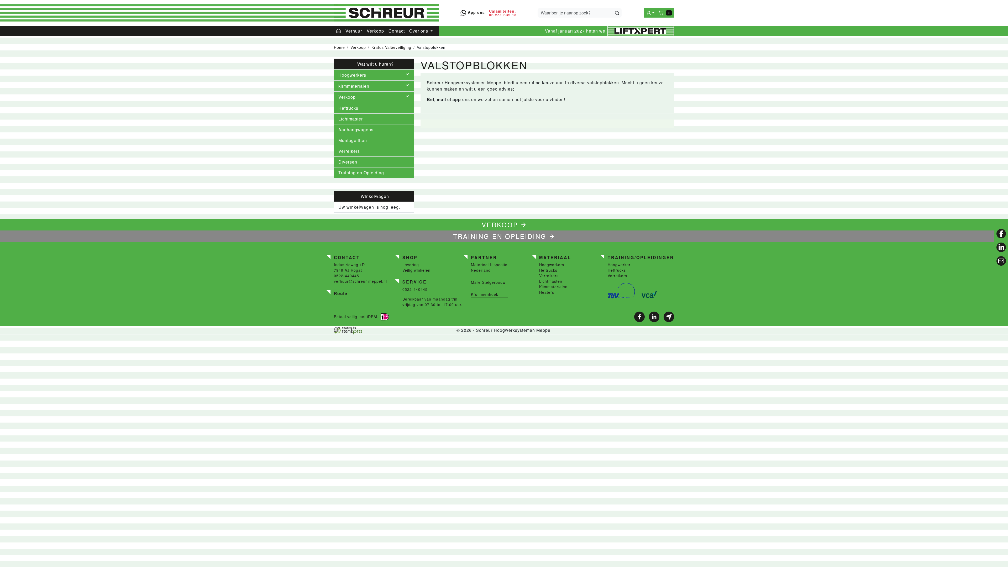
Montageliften (352, 140)
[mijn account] (650, 12)
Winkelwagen (374, 196)
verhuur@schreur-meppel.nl (360, 281)
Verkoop (375, 31)
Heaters (546, 292)
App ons (475, 12)
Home (339, 47)
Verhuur (353, 31)
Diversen (347, 162)
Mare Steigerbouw (488, 282)
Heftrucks (348, 108)
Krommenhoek (484, 294)
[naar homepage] (386, 13)
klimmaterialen (353, 86)
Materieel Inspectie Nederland (489, 267)
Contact (396, 31)
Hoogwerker (619, 264)
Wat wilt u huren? (374, 64)
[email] (1001, 261)
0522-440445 (346, 275)
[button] (407, 75)
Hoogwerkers (352, 75)
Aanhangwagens (356, 130)
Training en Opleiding (361, 173)
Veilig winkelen (416, 270)
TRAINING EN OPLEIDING (500, 236)
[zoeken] (617, 13)
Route (340, 293)
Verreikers (349, 151)
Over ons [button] (419, 31)
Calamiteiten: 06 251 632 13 (503, 13)
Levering (410, 264)
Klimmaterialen (553, 286)
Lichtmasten (351, 119)
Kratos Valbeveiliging (391, 47)
